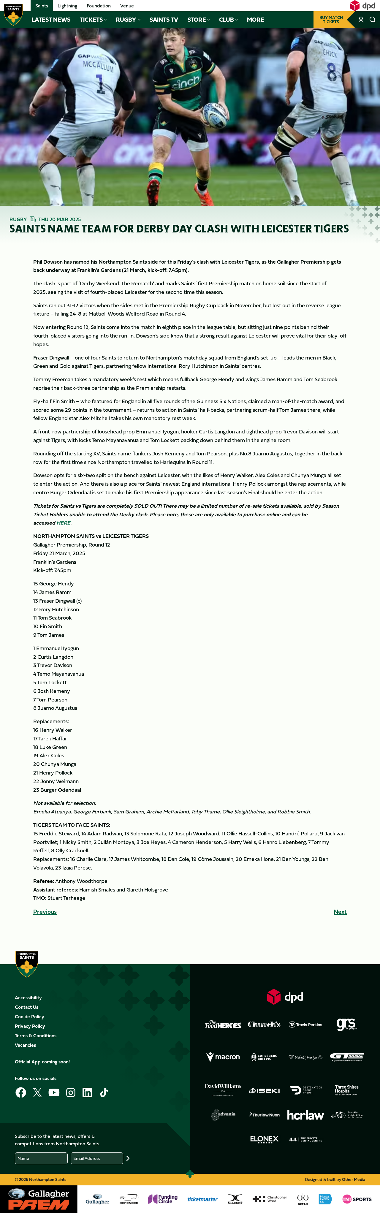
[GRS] (347, 1024)
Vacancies (25, 1045)
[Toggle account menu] (361, 19)
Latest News (50, 19)
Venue (127, 5)
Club (226, 19)
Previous (45, 911)
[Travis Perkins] (305, 1024)
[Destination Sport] (305, 1090)
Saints (41, 5)
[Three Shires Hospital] (347, 1090)
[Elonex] (264, 1139)
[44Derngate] (305, 1139)
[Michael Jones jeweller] (305, 1057)
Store (197, 19)
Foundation (99, 5)
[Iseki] (264, 1090)
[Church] (264, 1024)
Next (340, 911)
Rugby (126, 19)
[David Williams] (223, 1090)
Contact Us (26, 1007)
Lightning (67, 5)
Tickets (91, 19)
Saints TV (164, 19)
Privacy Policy (30, 1026)
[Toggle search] (373, 19)
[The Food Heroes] (223, 1024)
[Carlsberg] (264, 1057)
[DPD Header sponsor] (362, 5)
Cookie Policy (29, 1016)
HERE (63, 523)
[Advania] (223, 1115)
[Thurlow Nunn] (264, 1115)
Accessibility (28, 997)
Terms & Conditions (35, 1035)
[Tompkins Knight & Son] (347, 1115)
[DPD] (285, 997)
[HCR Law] (305, 1114)
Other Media (353, 1179)
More (255, 19)
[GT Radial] (347, 1057)
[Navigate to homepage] (13, 14)
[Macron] (223, 1057)
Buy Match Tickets (331, 19)
